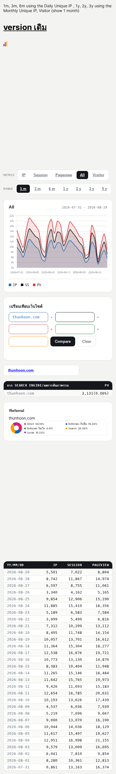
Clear (86, 341)
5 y (104, 189)
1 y (65, 189)
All (82, 175)
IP (24, 175)
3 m (37, 189)
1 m (23, 189)
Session (41, 175)
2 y (78, 189)
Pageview (63, 175)
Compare (63, 341)
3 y (91, 189)
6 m (52, 189)
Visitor (98, 175)
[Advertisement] (58, 106)
